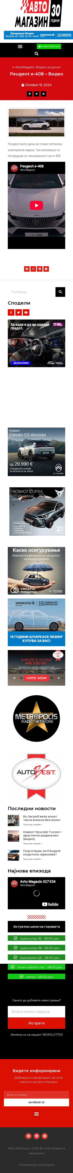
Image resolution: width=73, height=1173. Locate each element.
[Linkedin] (39, 269)
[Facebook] (27, 269)
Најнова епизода (29, 871)
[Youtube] (26, 312)
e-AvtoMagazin (23, 67)
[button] (20, 46)
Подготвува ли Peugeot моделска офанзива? (42, 852)
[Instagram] (33, 269)
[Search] (60, 292)
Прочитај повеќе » (32, 824)
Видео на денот (48, 67)
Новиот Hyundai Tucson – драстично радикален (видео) (42, 835)
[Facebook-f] (11, 312)
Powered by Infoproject (36, 1165)
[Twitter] (18, 312)
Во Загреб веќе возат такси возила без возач (42, 818)
